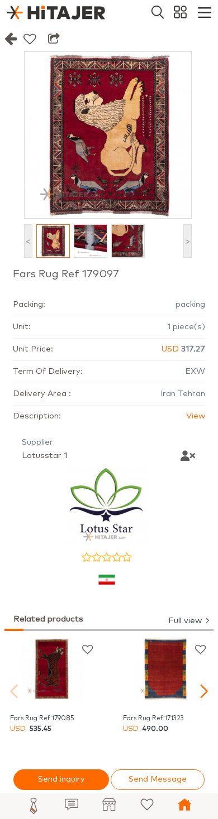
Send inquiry (61, 779)
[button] (204, 691)
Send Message (158, 779)
